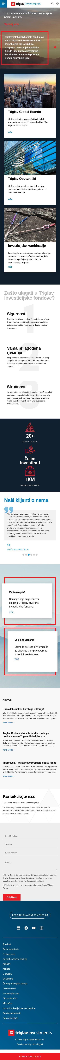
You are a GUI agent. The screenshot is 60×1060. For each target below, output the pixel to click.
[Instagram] (41, 928)
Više (10, 132)
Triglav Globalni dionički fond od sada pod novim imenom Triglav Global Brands (26, 735)
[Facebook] (26, 928)
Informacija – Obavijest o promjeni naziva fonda (29, 762)
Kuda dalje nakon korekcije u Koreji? (23, 709)
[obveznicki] (30, 158)
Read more (8, 723)
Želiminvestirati (30, 460)
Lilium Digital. (37, 1044)
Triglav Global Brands (24, 112)
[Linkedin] (18, 928)
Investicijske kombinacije (27, 245)
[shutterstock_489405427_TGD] (30, 91)
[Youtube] (33, 928)
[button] (3, 4)
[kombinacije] (30, 225)
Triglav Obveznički (22, 179)
